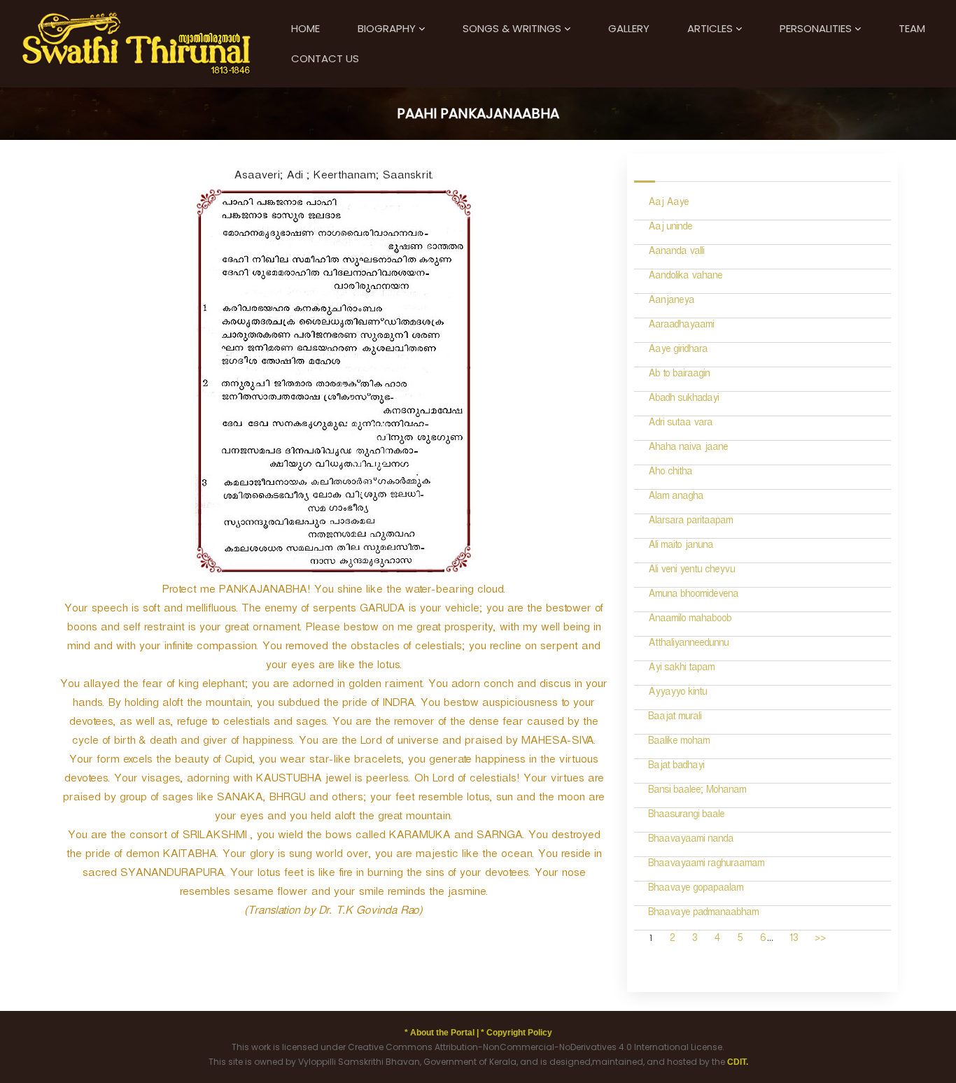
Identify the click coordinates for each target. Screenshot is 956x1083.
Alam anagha (675, 497)
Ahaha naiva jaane (688, 448)
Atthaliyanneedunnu (688, 644)
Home (305, 28)
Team (912, 28)
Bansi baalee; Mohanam (697, 791)
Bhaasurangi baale (686, 816)
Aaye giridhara (678, 351)
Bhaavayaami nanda (690, 840)
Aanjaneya (671, 302)
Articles (710, 28)
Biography (387, 28)
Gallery (628, 28)
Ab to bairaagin (679, 375)
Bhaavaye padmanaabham (703, 914)
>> (820, 940)
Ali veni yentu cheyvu (691, 571)
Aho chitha (670, 473)
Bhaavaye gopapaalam (695, 889)
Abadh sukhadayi (683, 399)
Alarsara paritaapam (690, 522)
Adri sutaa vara (680, 424)
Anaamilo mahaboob (689, 620)
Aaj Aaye (668, 204)
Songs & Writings (512, 28)
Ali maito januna (680, 546)
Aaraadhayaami (681, 326)
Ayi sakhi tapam (681, 669)
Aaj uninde (670, 228)
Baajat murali (674, 718)
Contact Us (325, 58)
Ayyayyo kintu (677, 693)
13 (793, 940)
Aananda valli (676, 253)
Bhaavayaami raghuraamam (706, 865)
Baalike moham (679, 742)
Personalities (816, 28)
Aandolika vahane (685, 277)
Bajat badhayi (676, 767)
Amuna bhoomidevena (693, 595)
